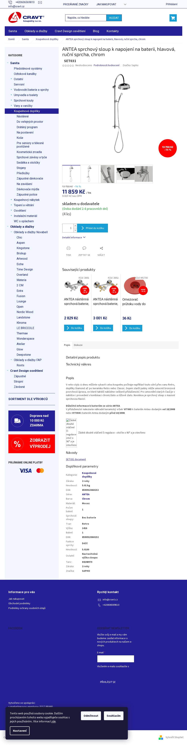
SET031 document (76, 459)
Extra (20, 291)
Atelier (21, 344)
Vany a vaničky (23, 106)
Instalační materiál (25, 216)
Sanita (14, 63)
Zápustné (20, 376)
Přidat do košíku (95, 228)
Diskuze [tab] (78, 345)
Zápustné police (27, 194)
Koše (20, 138)
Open (20, 306)
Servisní (19, 84)
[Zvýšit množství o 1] (75, 226)
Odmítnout (91, 716)
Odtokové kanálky (25, 74)
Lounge (21, 301)
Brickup (21, 253)
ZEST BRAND (46, 706)
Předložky (23, 173)
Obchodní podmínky (19, 603)
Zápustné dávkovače (30, 178)
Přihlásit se (108, 681)
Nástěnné (23, 116)
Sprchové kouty (24, 100)
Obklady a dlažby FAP (28, 360)
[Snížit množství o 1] (75, 230)
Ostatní (18, 79)
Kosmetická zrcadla (29, 152)
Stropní (18, 381)
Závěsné (19, 387)
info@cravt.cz (110, 599)
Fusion (21, 296)
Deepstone (24, 354)
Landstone (23, 317)
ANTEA (85, 494)
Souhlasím (114, 716)
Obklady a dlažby (22, 226)
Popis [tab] (67, 345)
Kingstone (23, 248)
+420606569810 (111, 605)
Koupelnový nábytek (27, 200)
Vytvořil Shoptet (174, 737)
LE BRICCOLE (25, 328)
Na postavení (25, 132)
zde (53, 721)
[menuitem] (13, 31)
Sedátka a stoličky (28, 162)
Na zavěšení (24, 184)
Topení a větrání (24, 205)
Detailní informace (72, 237)
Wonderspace (25, 338)
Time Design (25, 269)
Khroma (21, 322)
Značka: (130, 65)
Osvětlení (20, 210)
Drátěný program (27, 127)
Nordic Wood (25, 312)
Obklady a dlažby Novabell (31, 232)
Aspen (21, 242)
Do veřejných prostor (30, 121)
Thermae (22, 333)
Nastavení (19, 731)
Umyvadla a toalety (26, 95)
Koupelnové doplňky (27, 111)
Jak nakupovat (106, 4)
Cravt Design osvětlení (26, 370)
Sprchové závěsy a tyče (32, 157)
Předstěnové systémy (28, 68)
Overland (22, 274)
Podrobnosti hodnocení (106, 65)
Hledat (114, 18)
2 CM (20, 285)
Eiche (20, 264)
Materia (21, 280)
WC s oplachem (24, 221)
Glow (20, 349)
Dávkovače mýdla (28, 189)
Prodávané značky (75, 4)
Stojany (21, 168)
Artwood (22, 258)
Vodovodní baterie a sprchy (31, 89)
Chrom (86, 499)
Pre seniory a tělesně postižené (30, 144)
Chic (19, 237)
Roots (20, 365)
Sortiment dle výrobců (28, 399)
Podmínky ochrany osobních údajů (26, 608)
